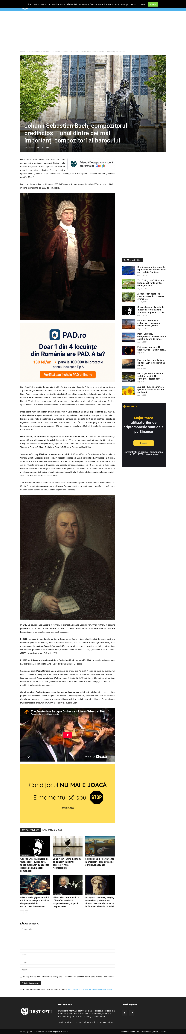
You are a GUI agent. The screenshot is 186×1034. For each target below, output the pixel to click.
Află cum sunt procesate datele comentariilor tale (90, 989)
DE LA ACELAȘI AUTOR (52, 830)
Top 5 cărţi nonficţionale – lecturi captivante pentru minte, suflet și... (150, 283)
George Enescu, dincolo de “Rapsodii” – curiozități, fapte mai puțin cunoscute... (151, 310)
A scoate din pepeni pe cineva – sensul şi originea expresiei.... (150, 296)
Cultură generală (34, 51)
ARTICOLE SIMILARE (30, 830)
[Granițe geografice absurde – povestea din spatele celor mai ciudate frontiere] (128, 270)
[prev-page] (22, 912)
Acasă (22, 51)
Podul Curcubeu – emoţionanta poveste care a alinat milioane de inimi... (151, 336)
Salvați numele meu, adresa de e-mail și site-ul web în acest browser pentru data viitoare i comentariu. (68, 976)
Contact (163, 1031)
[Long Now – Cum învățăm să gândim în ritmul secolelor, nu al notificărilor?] (68, 846)
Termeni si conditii (128, 1031)
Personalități (47, 51)
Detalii (143, 4)
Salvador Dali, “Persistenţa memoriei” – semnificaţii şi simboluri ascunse (99, 861)
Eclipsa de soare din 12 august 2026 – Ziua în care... (151, 348)
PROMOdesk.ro (105, 1022)
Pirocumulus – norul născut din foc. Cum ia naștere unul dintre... (151, 363)
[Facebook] (124, 1012)
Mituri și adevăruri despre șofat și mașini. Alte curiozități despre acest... (150, 376)
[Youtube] (131, 1012)
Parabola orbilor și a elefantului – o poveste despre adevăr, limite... (148, 323)
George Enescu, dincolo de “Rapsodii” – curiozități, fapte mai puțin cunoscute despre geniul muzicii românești (34, 864)
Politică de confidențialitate (147, 1031)
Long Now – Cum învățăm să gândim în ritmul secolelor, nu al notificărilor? (67, 863)
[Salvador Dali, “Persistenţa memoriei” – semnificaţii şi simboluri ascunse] (100, 846)
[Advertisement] (93, 31)
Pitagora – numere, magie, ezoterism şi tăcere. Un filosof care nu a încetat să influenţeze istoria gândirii (99, 902)
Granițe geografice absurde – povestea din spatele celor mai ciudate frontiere (151, 270)
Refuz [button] (133, 4)
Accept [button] (153, 4)
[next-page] (26, 912)
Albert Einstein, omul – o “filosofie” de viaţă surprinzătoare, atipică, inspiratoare (66, 902)
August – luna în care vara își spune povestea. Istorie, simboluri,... (150, 389)
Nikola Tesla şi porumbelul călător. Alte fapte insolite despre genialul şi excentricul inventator (34, 902)
